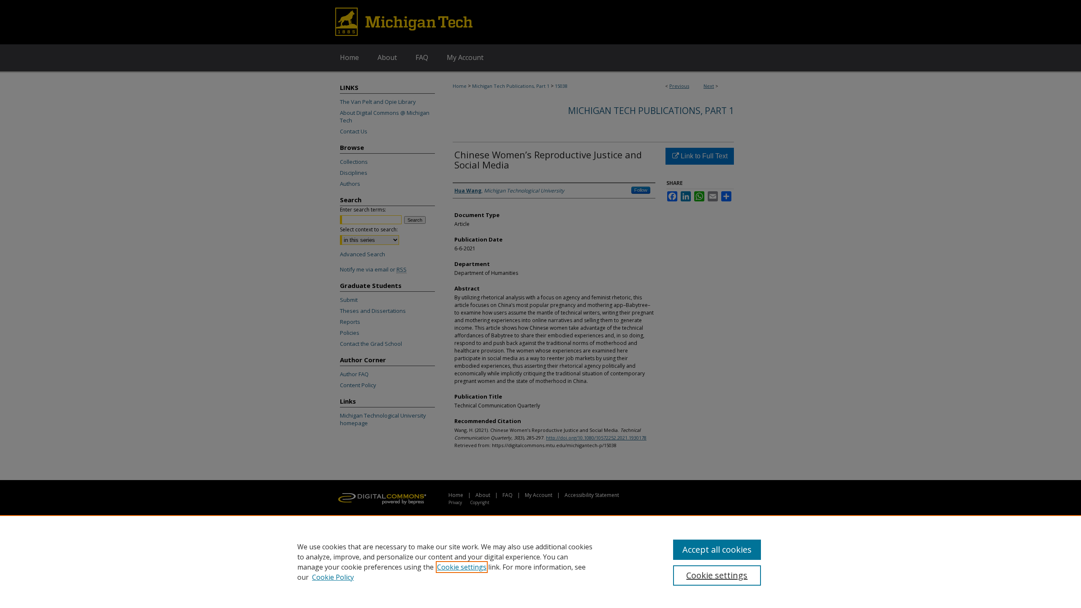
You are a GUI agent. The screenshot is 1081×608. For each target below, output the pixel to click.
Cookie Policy (333, 577)
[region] (540, 561)
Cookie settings (461, 567)
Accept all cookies (717, 549)
